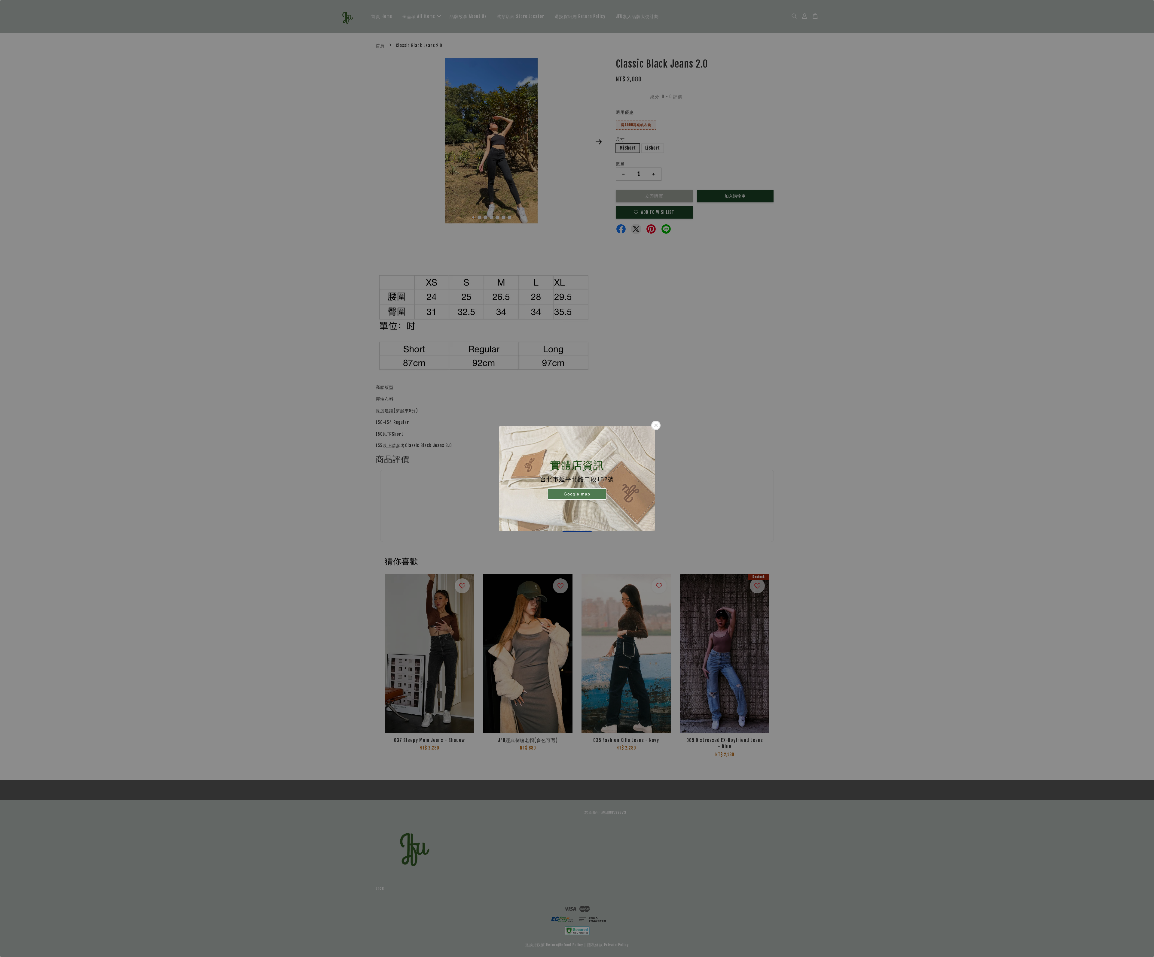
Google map (577, 494)
